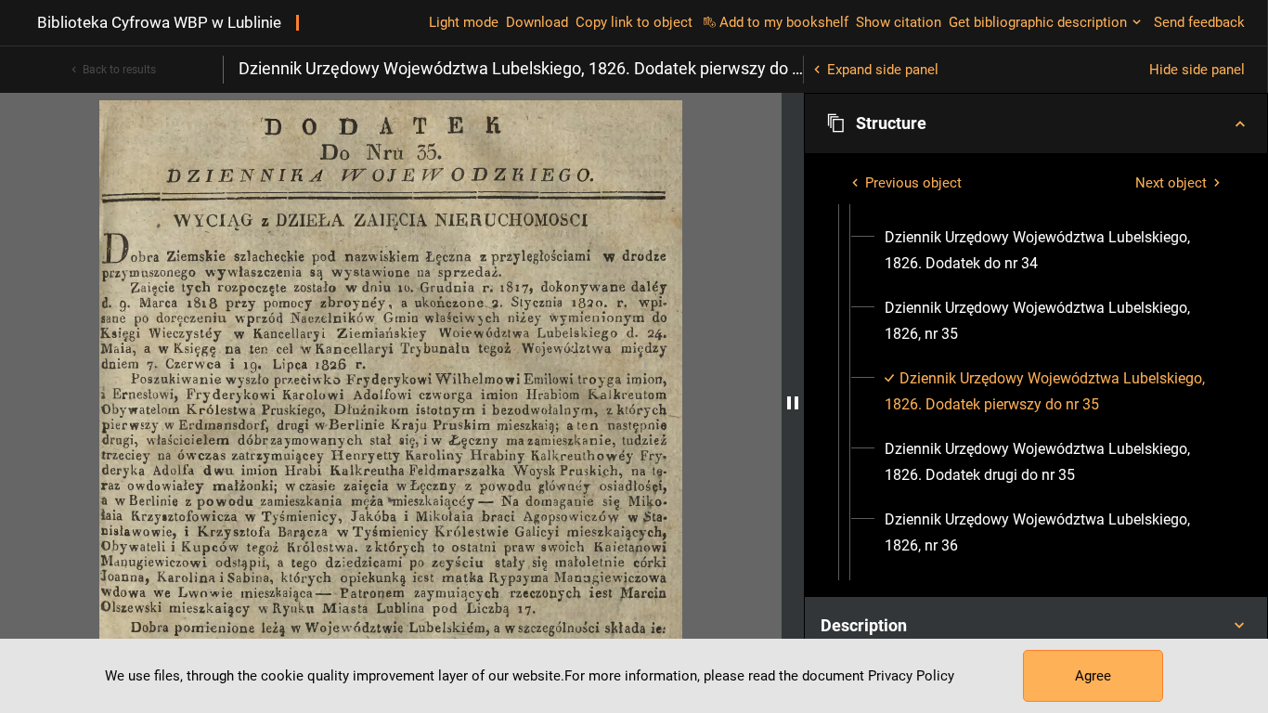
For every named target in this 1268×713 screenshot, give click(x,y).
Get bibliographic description (1038, 22)
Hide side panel (1197, 69)
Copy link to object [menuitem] (634, 22)
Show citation (898, 22)
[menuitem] (1053, 250)
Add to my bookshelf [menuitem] (783, 22)
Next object (1171, 183)
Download (537, 22)
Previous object (913, 183)
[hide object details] (793, 403)
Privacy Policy (911, 676)
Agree (1093, 676)
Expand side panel (882, 69)
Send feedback (1199, 22)
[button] (1036, 123)
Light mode (463, 22)
